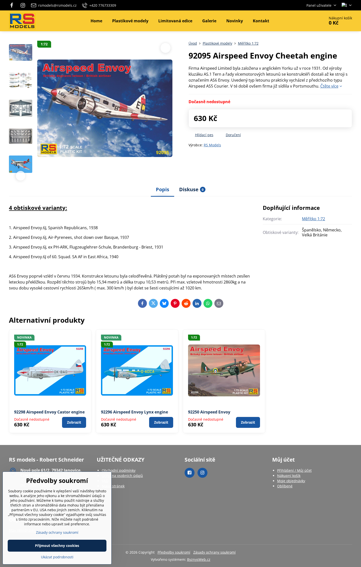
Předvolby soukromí (174, 552)
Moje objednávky (291, 480)
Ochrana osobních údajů (122, 475)
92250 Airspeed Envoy (209, 412)
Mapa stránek (113, 486)
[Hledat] (307, 21)
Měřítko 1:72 (313, 218)
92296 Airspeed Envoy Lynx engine (134, 412)
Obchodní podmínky (118, 470)
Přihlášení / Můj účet (294, 470)
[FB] (13, 5)
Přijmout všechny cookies (57, 545)
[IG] (23, 5)
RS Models (212, 145)
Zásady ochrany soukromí (214, 552)
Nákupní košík (288, 475)
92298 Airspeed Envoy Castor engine (49, 412)
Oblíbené (285, 486)
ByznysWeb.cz (198, 559)
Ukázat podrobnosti (57, 557)
